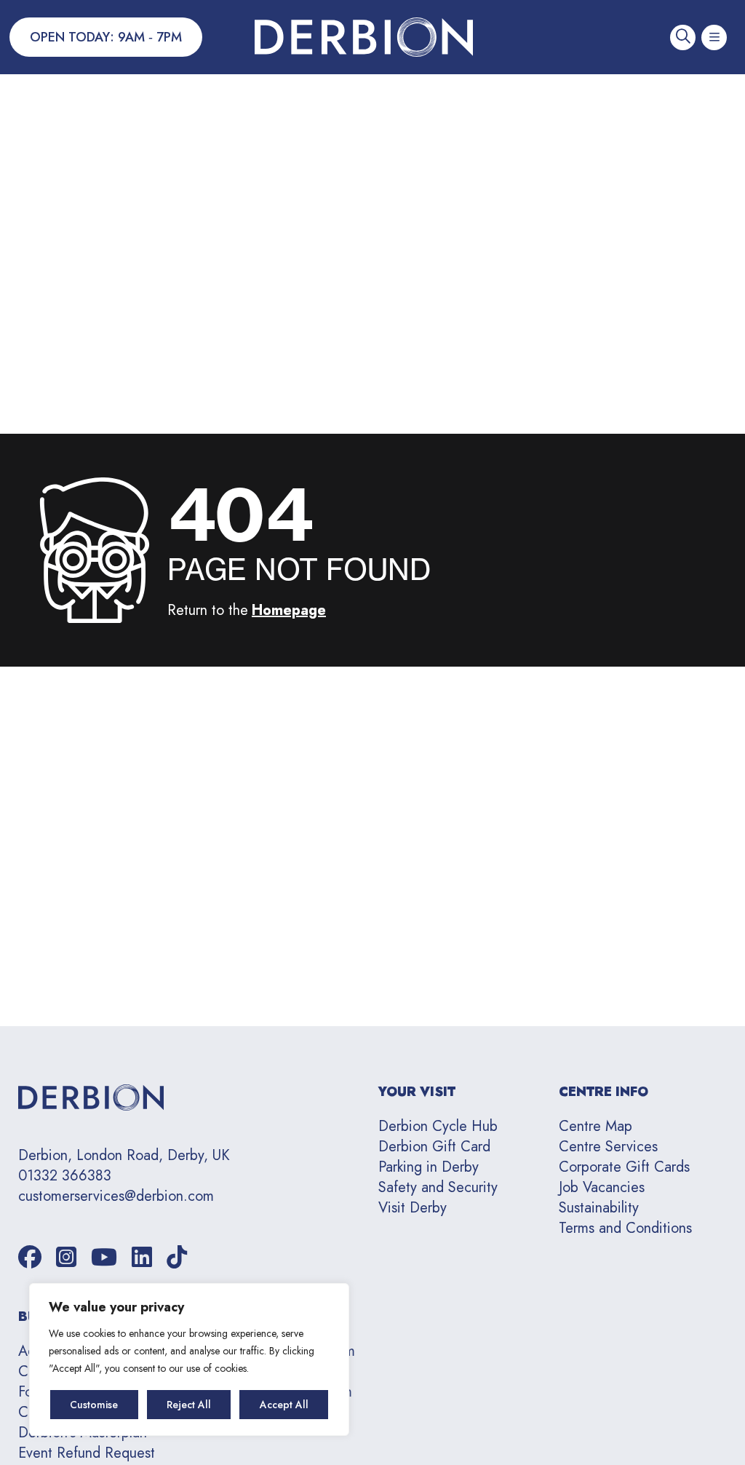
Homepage (289, 610)
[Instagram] (66, 1258)
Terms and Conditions (625, 1228)
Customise (94, 1404)
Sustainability (599, 1207)
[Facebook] (29, 1258)
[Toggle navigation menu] (714, 37)
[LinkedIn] (142, 1258)
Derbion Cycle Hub (438, 1126)
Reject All (189, 1404)
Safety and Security (438, 1187)
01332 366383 (64, 1176)
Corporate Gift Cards (624, 1167)
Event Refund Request (86, 1453)
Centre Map (595, 1126)
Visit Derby (412, 1207)
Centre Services (608, 1146)
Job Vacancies (602, 1187)
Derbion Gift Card (434, 1146)
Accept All (284, 1404)
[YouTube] (104, 1258)
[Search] (683, 37)
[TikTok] (177, 1258)
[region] (189, 1359)
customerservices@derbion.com (116, 1196)
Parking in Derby (428, 1167)
